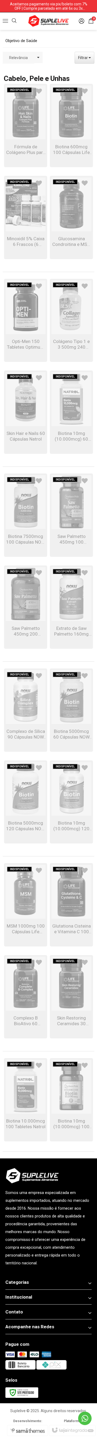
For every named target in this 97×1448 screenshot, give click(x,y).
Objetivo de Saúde (21, 40)
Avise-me (26, 149)
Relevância (18, 58)
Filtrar (83, 58)
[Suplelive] (48, 21)
